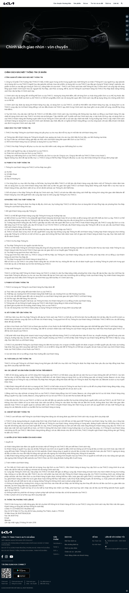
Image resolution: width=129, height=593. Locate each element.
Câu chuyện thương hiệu (62, 3)
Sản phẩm (77, 3)
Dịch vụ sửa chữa (71, 548)
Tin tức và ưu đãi (97, 3)
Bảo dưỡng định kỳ (71, 544)
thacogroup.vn (16, 520)
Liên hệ (116, 3)
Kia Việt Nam (96, 544)
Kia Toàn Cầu (96, 541)
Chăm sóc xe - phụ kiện (73, 552)
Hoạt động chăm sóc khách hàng (76, 555)
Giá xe (85, 3)
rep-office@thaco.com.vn (19, 518)
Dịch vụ (108, 3)
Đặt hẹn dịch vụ (70, 541)
